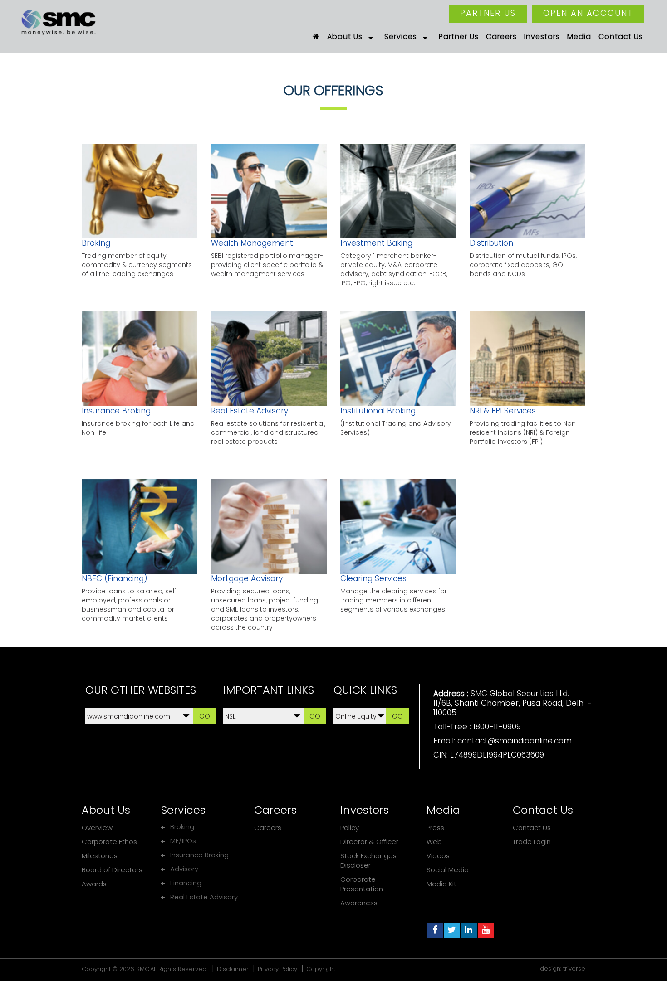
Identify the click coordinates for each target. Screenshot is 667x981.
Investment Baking (376, 243)
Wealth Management (252, 243)
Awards (94, 884)
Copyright (320, 969)
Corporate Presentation (361, 884)
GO (204, 716)
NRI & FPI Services (503, 410)
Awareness (359, 903)
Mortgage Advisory (247, 578)
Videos (438, 855)
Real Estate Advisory (249, 410)
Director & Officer (369, 841)
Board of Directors (112, 869)
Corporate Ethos (109, 841)
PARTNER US (488, 13)
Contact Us (532, 827)
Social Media (448, 869)
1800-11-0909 (497, 726)
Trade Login (532, 841)
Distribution (491, 243)
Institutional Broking (378, 410)
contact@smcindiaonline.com (514, 740)
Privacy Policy (277, 969)
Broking (96, 243)
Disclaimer (233, 969)
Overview (97, 827)
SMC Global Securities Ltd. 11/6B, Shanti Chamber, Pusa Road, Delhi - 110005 (512, 703)
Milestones (100, 855)
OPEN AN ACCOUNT (588, 13)
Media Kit (441, 884)
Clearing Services (373, 578)
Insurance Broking (116, 410)
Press (435, 827)
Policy (349, 827)
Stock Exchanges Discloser (368, 860)
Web (434, 841)
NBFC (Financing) (114, 578)
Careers (267, 827)
